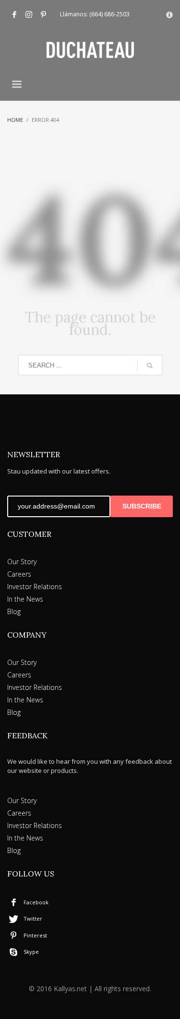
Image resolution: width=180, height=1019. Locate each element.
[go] (149, 365)
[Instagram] (29, 14)
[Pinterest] (43, 14)
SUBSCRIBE (141, 506)
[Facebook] (14, 14)
